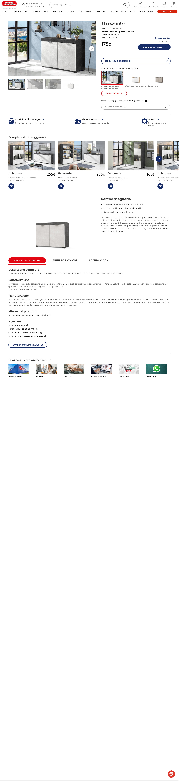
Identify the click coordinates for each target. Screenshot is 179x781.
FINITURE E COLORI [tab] (65, 260)
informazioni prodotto (21, 329)
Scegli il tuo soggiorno (118, 61)
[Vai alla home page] (9, 5)
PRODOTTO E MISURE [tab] (27, 260)
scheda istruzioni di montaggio (25, 336)
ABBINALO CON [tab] (98, 260)
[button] (16, 84)
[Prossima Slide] (91, 48)
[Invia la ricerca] (125, 4)
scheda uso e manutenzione (23, 333)
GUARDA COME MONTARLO (26, 345)
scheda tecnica (16, 325)
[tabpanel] (89, 309)
